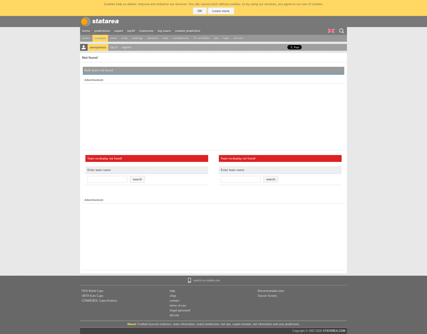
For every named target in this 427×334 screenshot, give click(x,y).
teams (86, 38)
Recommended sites (271, 291)
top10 (131, 31)
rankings (137, 38)
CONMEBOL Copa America (99, 300)
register (126, 47)
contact (174, 300)
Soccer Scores (267, 295)
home (86, 31)
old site (238, 38)
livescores (146, 31)
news (113, 38)
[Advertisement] (213, 117)
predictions (102, 31)
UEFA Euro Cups (92, 295)
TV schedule (201, 38)
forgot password (180, 310)
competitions (181, 38)
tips (216, 38)
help (165, 38)
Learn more (221, 11)
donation (152, 38)
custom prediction (187, 31)
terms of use (178, 305)
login (226, 38)
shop (124, 38)
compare (100, 38)
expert (119, 31)
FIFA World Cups (92, 291)
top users (164, 31)
